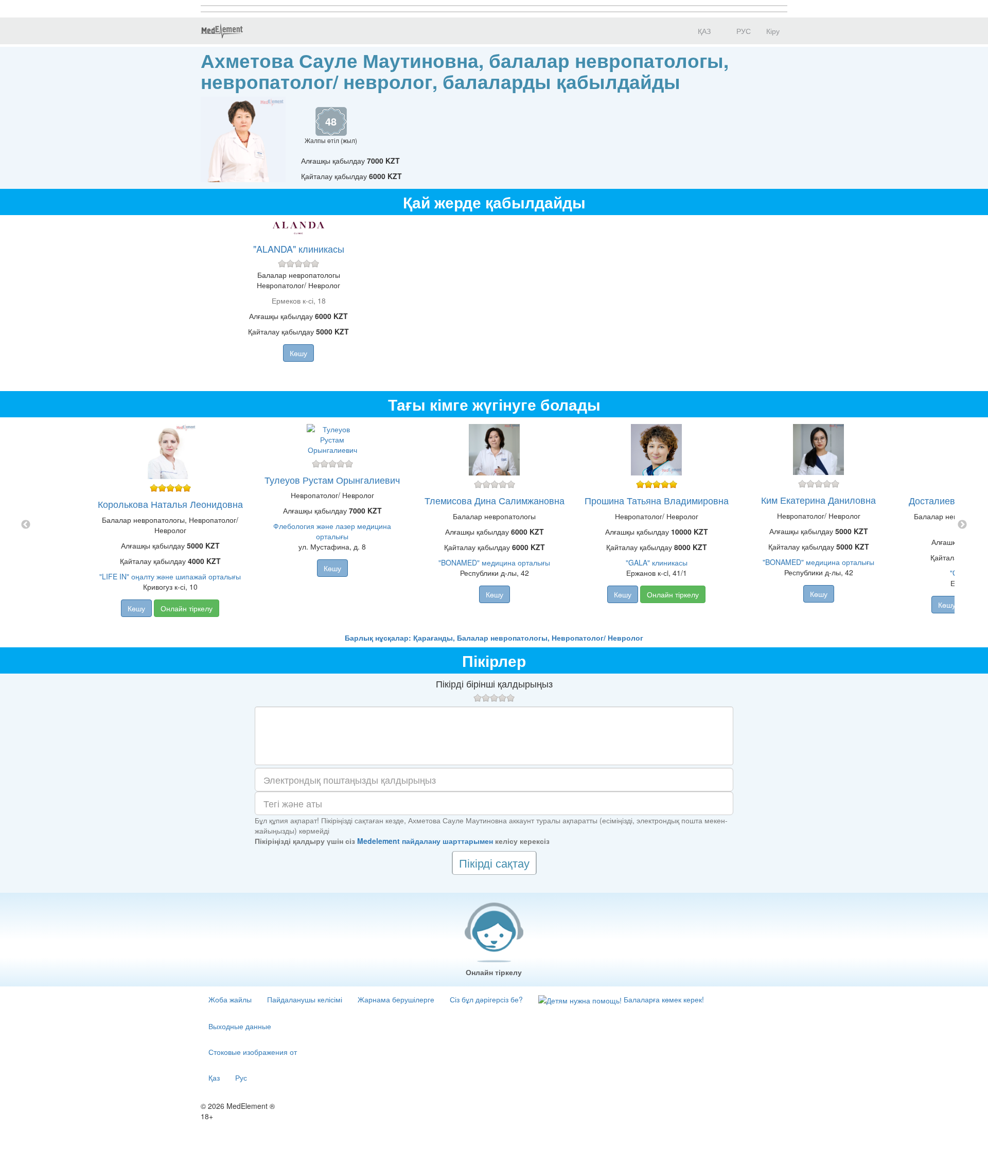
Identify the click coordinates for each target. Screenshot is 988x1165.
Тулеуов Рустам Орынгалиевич (332, 479)
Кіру (773, 31)
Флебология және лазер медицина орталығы (332, 531)
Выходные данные (239, 1026)
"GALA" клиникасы (656, 562)
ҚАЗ (703, 31)
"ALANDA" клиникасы (298, 248)
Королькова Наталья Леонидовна (170, 503)
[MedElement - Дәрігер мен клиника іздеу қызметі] (222, 31)
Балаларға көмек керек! (663, 999)
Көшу (298, 353)
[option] (494, 525)
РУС (742, 31)
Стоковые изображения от (252, 1052)
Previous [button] (26, 525)
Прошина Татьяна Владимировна (657, 500)
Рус (241, 1077)
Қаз (214, 1077)
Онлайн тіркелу (187, 608)
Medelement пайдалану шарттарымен (425, 841)
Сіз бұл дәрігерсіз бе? (486, 999)
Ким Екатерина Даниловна (818, 499)
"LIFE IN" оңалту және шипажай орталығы (170, 576)
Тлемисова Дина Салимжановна (494, 500)
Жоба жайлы (230, 999)
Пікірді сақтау (494, 863)
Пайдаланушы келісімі (304, 999)
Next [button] (962, 525)
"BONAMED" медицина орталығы (494, 562)
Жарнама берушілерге (396, 999)
